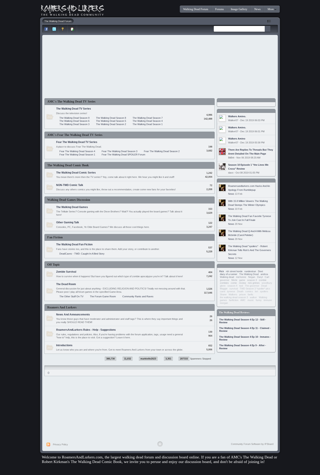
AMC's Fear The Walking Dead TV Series (74, 135)
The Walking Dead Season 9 (74, 118)
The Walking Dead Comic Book (68, 165)
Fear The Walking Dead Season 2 (162, 151)
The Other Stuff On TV (71, 296)
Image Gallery (239, 9)
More (271, 9)
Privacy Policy (60, 444)
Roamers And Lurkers (61, 307)
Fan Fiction (55, 237)
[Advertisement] (160, 67)
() (48, 372)
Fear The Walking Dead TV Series (76, 142)
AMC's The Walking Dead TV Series (71, 101)
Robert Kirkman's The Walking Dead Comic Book (82, 462)
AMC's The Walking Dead (252, 457)
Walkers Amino (236, 138)
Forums (219, 9)
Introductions (64, 345)
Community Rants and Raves (137, 296)
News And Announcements (73, 314)
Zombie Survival (66, 271)
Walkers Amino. (237, 116)
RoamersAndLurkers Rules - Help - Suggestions (86, 329)
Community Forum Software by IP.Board (252, 444)
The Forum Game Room (103, 296)
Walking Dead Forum (195, 9)
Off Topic (53, 264)
